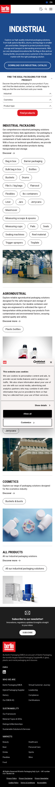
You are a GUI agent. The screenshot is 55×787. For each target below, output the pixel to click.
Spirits (31, 752)
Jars (20, 201)
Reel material (39, 234)
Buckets (9, 177)
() (48, 2)
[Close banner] (51, 362)
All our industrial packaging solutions (24, 568)
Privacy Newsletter (41, 778)
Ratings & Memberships (13, 724)
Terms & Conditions (28, 783)
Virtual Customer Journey (39, 685)
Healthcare (33, 742)
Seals (46, 226)
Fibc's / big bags (14, 185)
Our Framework (9, 714)
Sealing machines (14, 234)
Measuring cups (14, 226)
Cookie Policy (13, 783)
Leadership (33, 690)
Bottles (33, 169)
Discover (7, 153)
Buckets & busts (14, 501)
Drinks (5, 752)
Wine (31, 757)
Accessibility (42, 783)
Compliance (34, 695)
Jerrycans (36, 201)
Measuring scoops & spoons (20, 218)
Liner (8, 201)
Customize (26, 422)
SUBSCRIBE (28, 633)
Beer (5, 747)
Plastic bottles (13, 329)
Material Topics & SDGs (12, 719)
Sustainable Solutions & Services (16, 729)
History (6, 695)
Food (5, 762)
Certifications (34, 700)
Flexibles (10, 193)
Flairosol (34, 185)
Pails (32, 226)
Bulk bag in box (13, 169)
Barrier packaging (33, 161)
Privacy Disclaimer (26, 778)
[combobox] (27, 93)
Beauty (6, 742)
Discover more (10, 321)
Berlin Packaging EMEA (12, 685)
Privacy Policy (12, 778)
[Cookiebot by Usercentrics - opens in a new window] (34, 362)
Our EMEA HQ (8, 700)
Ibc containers (30, 193)
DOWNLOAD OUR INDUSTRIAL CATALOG (27, 65)
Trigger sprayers (14, 242)
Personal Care (34, 747)
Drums (25, 177)
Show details (41, 405)
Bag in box (10, 161)
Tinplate (35, 242)
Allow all (27, 414)
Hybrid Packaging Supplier (14, 690)
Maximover (11, 210)
